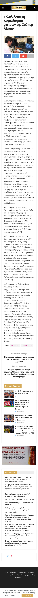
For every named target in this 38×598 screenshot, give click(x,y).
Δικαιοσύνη (6, 575)
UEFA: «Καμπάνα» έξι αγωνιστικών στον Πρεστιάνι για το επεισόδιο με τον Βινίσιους (22, 404)
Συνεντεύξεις (16, 575)
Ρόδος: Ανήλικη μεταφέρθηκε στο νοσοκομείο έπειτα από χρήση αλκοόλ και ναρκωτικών (19, 510)
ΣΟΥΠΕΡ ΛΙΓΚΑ (27, 345)
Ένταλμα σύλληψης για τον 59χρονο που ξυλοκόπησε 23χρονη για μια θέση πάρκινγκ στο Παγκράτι (19, 536)
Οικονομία (21, 572)
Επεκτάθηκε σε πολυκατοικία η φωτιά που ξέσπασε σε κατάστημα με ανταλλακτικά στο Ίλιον (19, 543)
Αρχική (6, 572)
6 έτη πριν (7, 33)
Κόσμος (25, 575)
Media (32, 575)
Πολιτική (13, 572)
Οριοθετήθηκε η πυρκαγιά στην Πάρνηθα (19, 499)
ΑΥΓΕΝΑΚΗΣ (15, 345)
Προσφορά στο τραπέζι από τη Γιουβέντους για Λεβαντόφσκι (24, 418)
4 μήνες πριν (20, 396)
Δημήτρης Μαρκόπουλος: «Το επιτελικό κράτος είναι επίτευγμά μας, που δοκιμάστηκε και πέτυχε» (19, 479)
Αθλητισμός (19, 577)
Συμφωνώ (27, 595)
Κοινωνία (30, 572)
